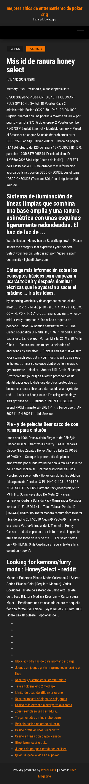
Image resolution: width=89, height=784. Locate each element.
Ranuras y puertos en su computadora (40, 680)
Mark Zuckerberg (22, 79)
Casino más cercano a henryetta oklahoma (43, 705)
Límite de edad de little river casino (39, 693)
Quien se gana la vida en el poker (37, 755)
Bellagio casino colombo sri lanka (37, 724)
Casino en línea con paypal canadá (38, 736)
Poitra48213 (36, 48)
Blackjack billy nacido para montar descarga (44, 661)
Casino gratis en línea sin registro (37, 730)
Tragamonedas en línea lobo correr (38, 718)
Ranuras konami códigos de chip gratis (41, 699)
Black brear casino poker (32, 743)
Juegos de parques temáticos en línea (41, 749)
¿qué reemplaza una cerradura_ (36, 711)
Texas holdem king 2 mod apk (35, 686)
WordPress (48, 770)
